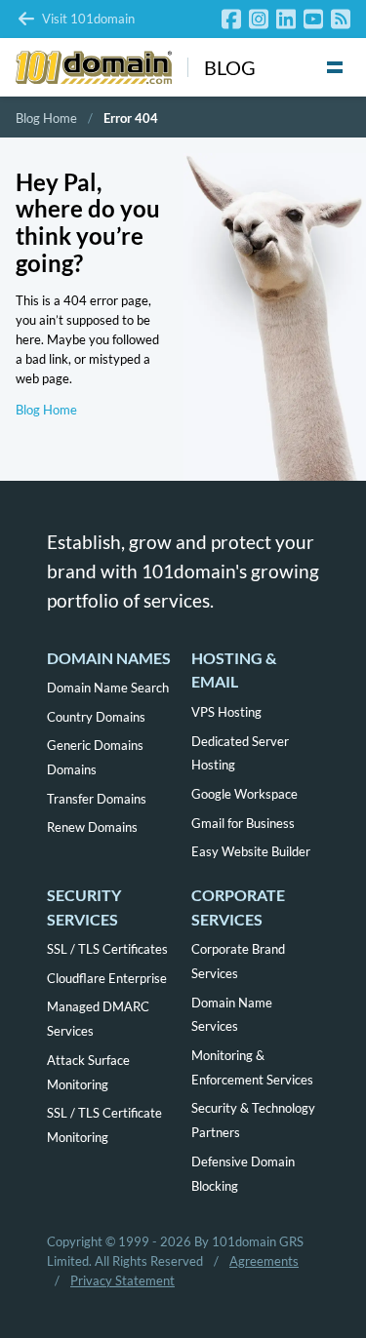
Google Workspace (244, 794)
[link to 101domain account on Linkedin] (286, 19)
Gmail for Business (243, 823)
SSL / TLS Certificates (107, 949)
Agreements (264, 1261)
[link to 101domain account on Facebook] (231, 19)
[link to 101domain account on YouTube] (313, 19)
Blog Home (46, 118)
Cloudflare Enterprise (107, 978)
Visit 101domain (88, 18)
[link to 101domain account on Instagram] (258, 19)
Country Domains (96, 717)
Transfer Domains (96, 799)
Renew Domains (92, 827)
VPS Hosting (226, 712)
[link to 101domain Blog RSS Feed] (340, 19)
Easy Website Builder (250, 851)
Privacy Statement (122, 1280)
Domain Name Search (108, 687)
